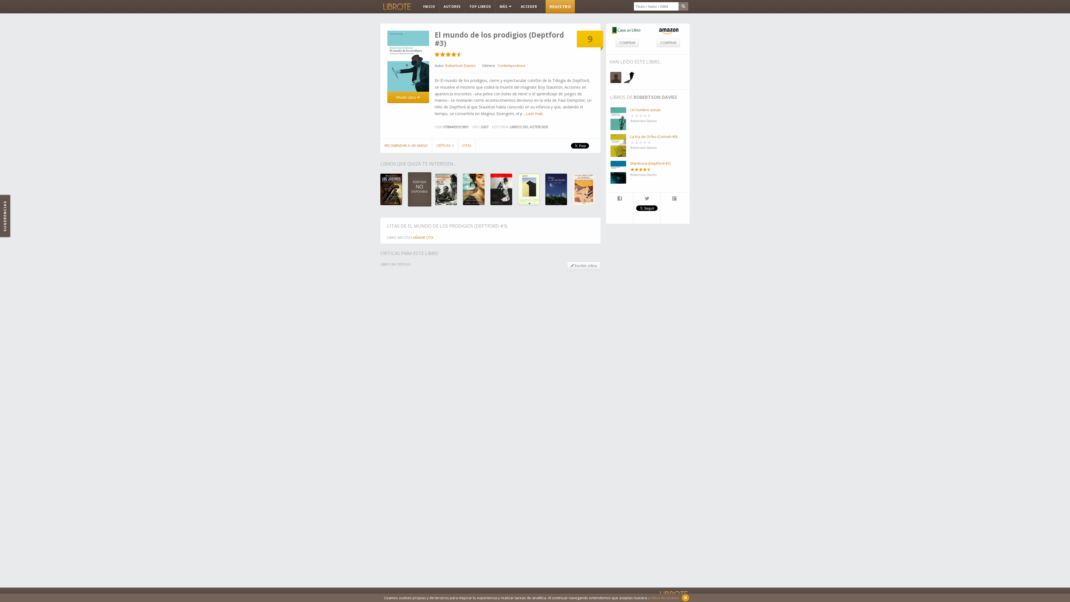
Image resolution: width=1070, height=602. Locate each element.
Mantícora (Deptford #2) (650, 163)
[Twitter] (646, 199)
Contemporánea (511, 65)
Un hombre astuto (645, 109)
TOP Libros (480, 6)
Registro (560, 6)
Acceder (529, 6)
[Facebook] (619, 199)
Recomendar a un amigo (406, 145)
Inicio (429, 6)
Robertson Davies (655, 97)
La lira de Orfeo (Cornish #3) (653, 136)
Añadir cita (423, 237)
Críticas (445, 145)
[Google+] (674, 199)
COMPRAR (627, 42)
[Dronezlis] (628, 77)
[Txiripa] (615, 77)
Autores (452, 6)
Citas (466, 145)
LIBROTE (396, 6)
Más (504, 6)
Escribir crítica (585, 265)
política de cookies (663, 597)
